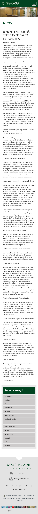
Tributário (7, 446)
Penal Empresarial (10, 427)
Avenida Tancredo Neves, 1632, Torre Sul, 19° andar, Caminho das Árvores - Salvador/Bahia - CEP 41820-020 (19, 498)
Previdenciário (9, 434)
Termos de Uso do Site (19, 489)
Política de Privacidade (12, 486)
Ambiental (7, 400)
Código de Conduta (25, 486)
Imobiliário (8, 423)
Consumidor (8, 408)
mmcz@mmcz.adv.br (21, 479)
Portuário (7, 430)
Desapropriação (9, 415)
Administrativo (9, 396)
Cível (6, 404)
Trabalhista (8, 442)
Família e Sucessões (11, 419)
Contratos (7, 411)
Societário (8, 438)
